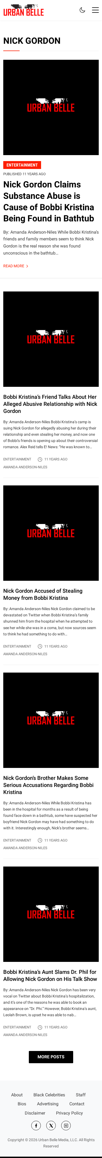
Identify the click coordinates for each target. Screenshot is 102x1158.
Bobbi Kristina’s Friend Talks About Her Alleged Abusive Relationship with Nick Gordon (50, 404)
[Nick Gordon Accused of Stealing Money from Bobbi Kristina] (51, 574)
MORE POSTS (51, 1056)
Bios (22, 1103)
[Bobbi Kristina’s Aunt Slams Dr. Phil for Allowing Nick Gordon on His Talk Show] (51, 952)
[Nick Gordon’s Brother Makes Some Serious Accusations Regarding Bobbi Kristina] (51, 766)
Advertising (47, 1103)
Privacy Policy (69, 1113)
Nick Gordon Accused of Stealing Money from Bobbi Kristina (42, 594)
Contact (76, 1103)
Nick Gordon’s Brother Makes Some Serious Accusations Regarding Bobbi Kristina (48, 785)
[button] (95, 10)
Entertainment (17, 459)
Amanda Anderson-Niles (25, 467)
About (17, 1094)
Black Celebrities (49, 1094)
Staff (81, 1094)
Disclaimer (35, 1113)
